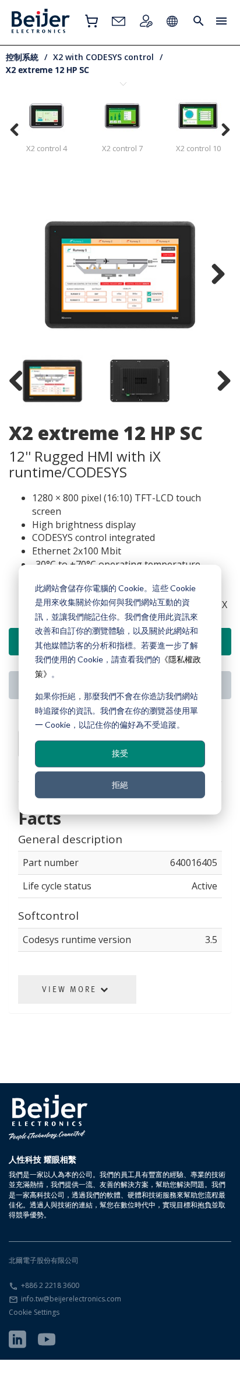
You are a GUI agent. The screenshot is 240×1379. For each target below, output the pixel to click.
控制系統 (22, 56)
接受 (120, 753)
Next (213, 275)
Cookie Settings (34, 1312)
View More (71, 989)
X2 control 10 (198, 148)
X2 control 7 (122, 148)
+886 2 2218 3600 (50, 1285)
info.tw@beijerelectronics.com (71, 1299)
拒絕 (120, 784)
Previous (26, 275)
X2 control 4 (46, 148)
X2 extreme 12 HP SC (47, 69)
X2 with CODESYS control (103, 56)
